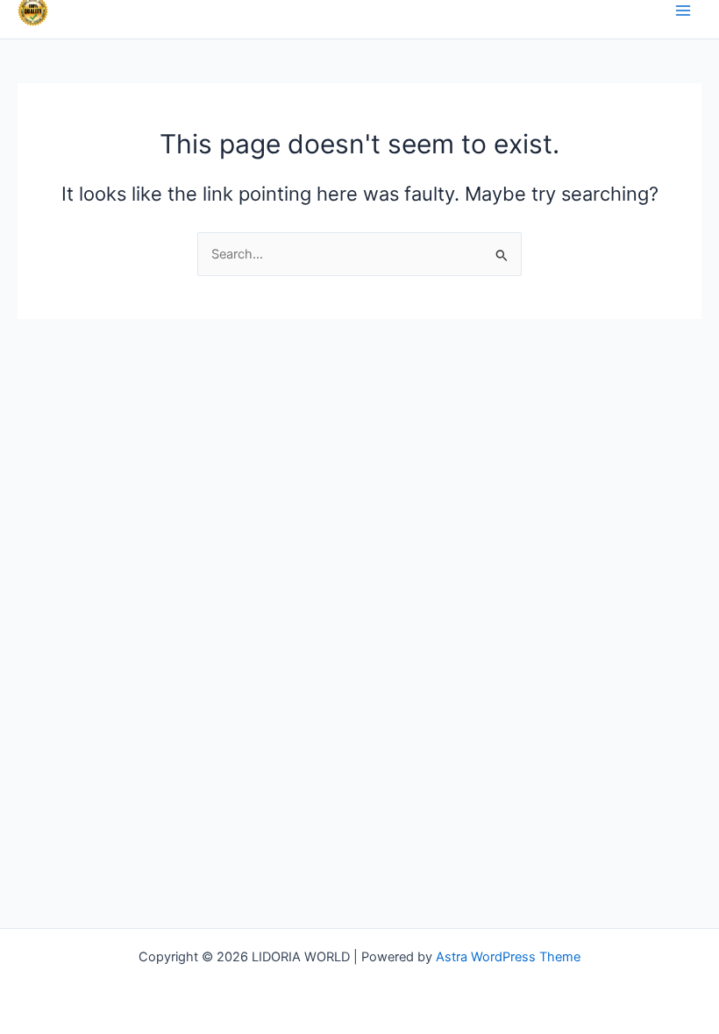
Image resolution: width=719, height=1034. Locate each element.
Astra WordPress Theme (508, 957)
